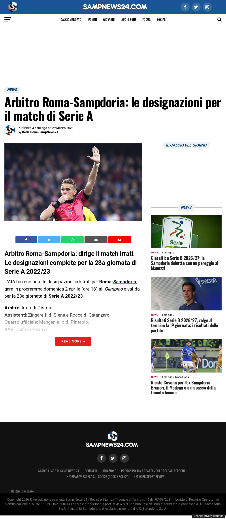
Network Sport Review (149, 476)
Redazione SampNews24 (40, 132)
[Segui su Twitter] (113, 458)
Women (92, 19)
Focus (146, 19)
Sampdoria (124, 281)
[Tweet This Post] (49, 239)
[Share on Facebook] (26, 239)
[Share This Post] (73, 239)
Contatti (91, 470)
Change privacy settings (208, 515)
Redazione (109, 470)
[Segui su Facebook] (101, 458)
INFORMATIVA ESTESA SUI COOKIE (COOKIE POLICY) (97, 476)
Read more (71, 341)
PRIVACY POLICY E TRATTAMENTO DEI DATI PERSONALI (154, 470)
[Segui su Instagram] (124, 458)
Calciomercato (70, 19)
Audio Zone (128, 19)
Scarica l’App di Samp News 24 (58, 470)
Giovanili (109, 19)
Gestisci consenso (22, 491)
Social (161, 19)
